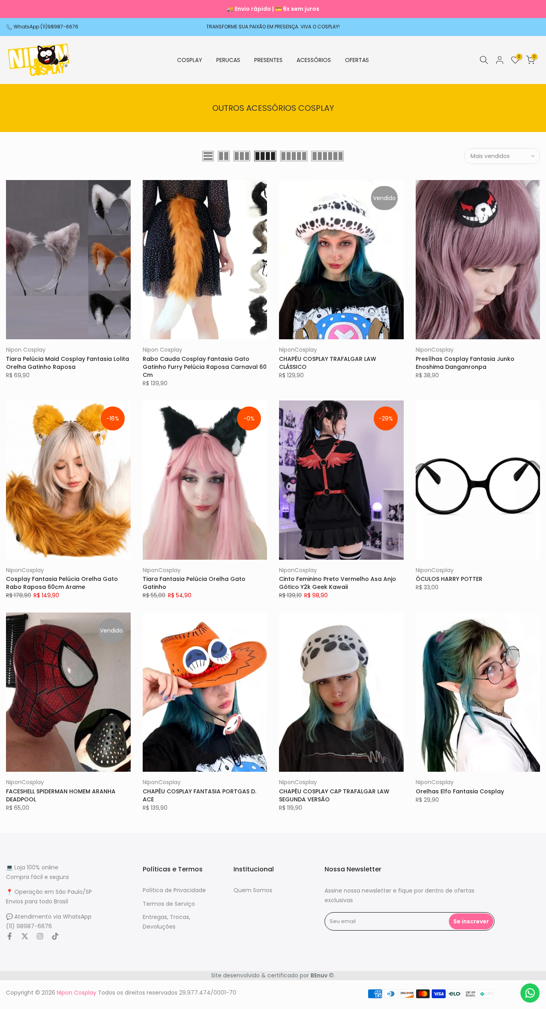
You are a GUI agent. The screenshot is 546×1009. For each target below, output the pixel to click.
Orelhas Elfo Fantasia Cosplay (460, 791)
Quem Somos (252, 890)
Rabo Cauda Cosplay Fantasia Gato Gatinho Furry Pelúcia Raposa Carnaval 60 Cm (205, 367)
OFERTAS (357, 60)
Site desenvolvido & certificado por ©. (273, 975)
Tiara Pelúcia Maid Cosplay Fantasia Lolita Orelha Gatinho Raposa (67, 363)
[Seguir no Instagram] (40, 936)
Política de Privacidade (174, 890)
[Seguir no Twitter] (24, 936)
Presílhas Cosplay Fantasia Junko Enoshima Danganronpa (465, 363)
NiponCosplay (298, 350)
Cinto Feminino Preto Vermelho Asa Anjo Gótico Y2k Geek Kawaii (337, 583)
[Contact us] (530, 993)
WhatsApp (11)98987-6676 (46, 26)
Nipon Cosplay (26, 350)
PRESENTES (268, 60)
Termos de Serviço (169, 904)
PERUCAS (228, 60)
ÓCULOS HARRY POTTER (449, 579)
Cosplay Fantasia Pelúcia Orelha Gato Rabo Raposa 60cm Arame (62, 583)
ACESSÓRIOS (314, 60)
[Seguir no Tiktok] (55, 936)
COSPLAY (189, 60)
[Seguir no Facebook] (9, 936)
